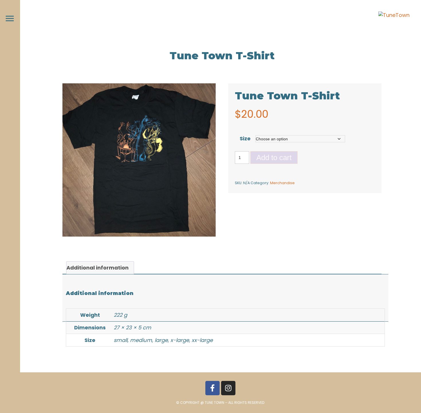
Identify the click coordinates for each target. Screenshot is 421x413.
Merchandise (282, 182)
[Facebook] (212, 388)
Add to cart (274, 158)
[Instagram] (228, 388)
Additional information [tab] (97, 267)
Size (245, 138)
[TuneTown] (394, 15)
